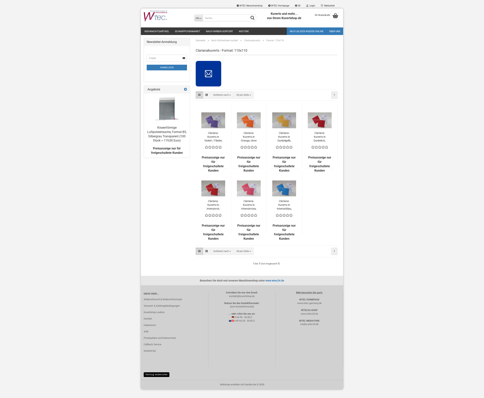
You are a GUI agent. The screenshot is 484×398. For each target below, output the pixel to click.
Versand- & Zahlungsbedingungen (162, 305)
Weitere (244, 31)
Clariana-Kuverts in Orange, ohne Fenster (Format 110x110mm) (249, 136)
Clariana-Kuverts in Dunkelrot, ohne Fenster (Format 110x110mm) (320, 136)
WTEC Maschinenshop (251, 5)
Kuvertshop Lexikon (154, 312)
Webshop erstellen (230, 384)
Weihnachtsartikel (156, 31)
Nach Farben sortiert (219, 31)
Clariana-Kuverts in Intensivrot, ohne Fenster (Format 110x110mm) (213, 205)
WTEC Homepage (280, 5)
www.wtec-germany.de (309, 303)
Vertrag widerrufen (156, 374)
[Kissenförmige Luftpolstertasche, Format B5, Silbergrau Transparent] (167, 108)
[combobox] (222, 95)
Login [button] (311, 5)
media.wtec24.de (309, 324)
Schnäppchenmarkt (187, 31)
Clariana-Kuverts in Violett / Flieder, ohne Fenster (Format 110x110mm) (213, 136)
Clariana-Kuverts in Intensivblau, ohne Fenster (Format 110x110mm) (284, 205)
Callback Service (152, 344)
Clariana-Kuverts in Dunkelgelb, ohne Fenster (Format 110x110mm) (284, 136)
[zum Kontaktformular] (242, 306)
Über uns (334, 31)
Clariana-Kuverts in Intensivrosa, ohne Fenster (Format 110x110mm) (249, 205)
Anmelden (167, 67)
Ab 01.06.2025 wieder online (306, 31)
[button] (297, 6)
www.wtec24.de (274, 280)
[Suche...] (252, 18)
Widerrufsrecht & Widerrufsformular (163, 299)
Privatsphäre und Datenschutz (160, 338)
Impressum (150, 325)
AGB (146, 331)
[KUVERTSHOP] (166, 16)
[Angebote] (185, 89)
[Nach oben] (473, 392)
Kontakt (148, 318)
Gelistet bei (150, 350)
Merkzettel (329, 5)
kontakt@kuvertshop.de (242, 296)
